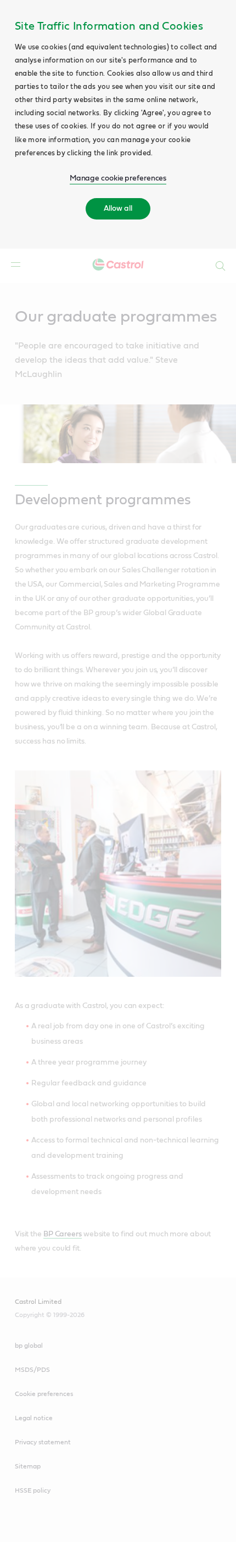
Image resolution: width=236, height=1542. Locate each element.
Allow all (118, 208)
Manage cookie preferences (118, 178)
